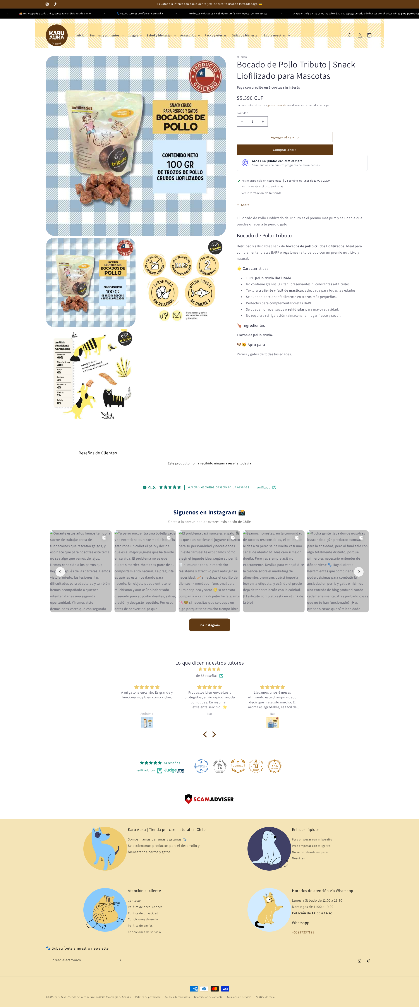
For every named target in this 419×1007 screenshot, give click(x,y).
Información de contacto (208, 996)
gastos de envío (277, 105)
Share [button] (245, 205)
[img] (209, 669)
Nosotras (298, 858)
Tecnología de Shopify (118, 996)
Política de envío (265, 996)
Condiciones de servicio (144, 932)
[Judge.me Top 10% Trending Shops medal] (275, 766)
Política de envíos (140, 926)
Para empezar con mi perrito (312, 839)
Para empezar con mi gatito (311, 846)
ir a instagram (209, 625)
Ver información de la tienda (262, 193)
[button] (106, 35)
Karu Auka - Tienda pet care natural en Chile (80, 996)
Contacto (134, 900)
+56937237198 (303, 932)
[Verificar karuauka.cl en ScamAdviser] (209, 800)
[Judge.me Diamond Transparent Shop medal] (201, 766)
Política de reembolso (177, 996)
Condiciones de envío (143, 919)
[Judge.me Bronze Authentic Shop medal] (238, 766)
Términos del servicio (239, 996)
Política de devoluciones (145, 907)
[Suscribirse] (119, 960)
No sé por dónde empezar (310, 852)
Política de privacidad (143, 913)
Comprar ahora (285, 150)
